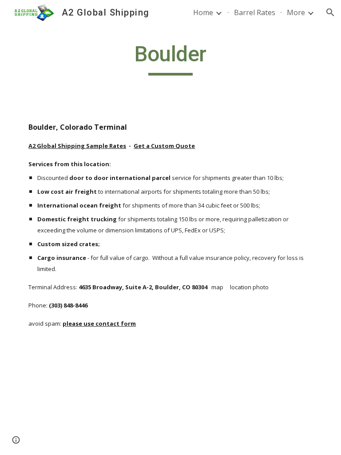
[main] (170, 58)
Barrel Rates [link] (254, 12)
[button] (330, 12)
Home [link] (203, 12)
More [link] (296, 12)
